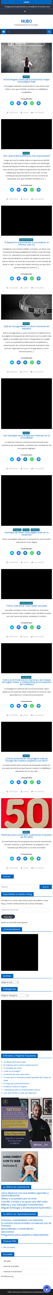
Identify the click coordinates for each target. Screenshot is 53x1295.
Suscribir (8, 917)
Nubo (26, 21)
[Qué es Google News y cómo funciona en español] (26, 307)
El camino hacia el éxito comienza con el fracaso (26, 1224)
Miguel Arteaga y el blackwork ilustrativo (26, 1207)
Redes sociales (26, 603)
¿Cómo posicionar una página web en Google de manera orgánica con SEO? (26, 759)
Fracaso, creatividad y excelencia (22, 1220)
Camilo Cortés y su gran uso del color (24, 1201)
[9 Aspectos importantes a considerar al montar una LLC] (26, 221)
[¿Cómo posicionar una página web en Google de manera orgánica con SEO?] (26, 737)
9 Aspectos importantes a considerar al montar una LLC (27, 243)
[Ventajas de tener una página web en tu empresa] (26, 500)
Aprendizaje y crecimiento (17, 1228)
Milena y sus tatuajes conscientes (22, 1204)
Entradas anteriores (9, 876)
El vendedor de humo (13, 1068)
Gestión (26, 832)
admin (25, 112)
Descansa (7, 1231)
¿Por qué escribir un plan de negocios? (20, 1093)
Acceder (7, 1261)
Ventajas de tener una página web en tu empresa (26, 533)
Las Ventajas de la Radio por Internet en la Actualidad (26, 436)
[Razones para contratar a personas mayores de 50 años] (26, 813)
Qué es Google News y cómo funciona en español (26, 327)
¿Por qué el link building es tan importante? (26, 155)
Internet (26, 77)
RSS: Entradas (9, 1247)
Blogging (17, 530)
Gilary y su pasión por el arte (18, 1198)
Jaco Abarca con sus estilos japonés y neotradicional (25, 1194)
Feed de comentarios (13, 1271)
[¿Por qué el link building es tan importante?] (26, 134)
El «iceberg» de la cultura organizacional (21, 1065)
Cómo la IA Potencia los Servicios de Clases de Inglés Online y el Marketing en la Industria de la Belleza (26, 682)
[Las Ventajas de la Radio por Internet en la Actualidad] (26, 403)
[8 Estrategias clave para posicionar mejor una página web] (26, 58)
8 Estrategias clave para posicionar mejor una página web (26, 80)
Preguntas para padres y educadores (24, 1235)
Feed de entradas (11, 1266)
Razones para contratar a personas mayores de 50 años (26, 836)
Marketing (35, 530)
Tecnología (26, 677)
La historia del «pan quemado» (17, 1074)
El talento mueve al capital (15, 1086)
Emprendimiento (26, 240)
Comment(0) (38, 112)
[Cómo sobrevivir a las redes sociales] (26, 584)
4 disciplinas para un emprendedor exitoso (22, 1090)
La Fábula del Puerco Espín (15, 1062)
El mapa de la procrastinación (16, 1083)
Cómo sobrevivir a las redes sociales (26, 605)
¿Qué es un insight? (12, 1071)
